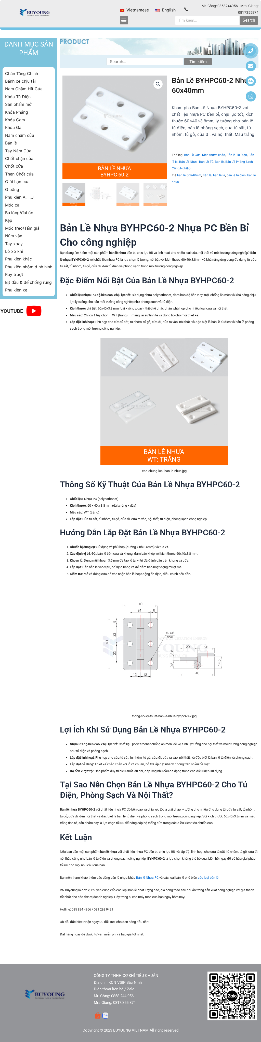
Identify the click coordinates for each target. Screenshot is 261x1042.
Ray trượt (14, 274)
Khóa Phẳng (16, 112)
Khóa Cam (15, 119)
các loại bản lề (208, 877)
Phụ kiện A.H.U (19, 197)
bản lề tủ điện (236, 175)
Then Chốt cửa (19, 174)
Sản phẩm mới (19, 104)
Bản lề (11, 142)
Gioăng (12, 189)
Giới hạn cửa (17, 181)
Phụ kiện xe (16, 289)
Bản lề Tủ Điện (237, 155)
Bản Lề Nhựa (188, 162)
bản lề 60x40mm (189, 175)
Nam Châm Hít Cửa (24, 88)
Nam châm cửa (19, 135)
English (168, 9)
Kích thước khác (213, 155)
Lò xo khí (14, 251)
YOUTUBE (12, 311)
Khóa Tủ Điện (18, 96)
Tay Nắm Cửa (18, 150)
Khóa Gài (13, 127)
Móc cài (12, 205)
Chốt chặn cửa (19, 158)
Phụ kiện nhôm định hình (28, 266)
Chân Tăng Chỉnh (21, 73)
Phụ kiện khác (18, 258)
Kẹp (8, 220)
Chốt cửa (14, 166)
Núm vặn (13, 235)
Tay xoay (14, 243)
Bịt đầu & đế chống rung (28, 282)
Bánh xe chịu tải (20, 81)
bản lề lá (219, 175)
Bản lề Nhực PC (147, 877)
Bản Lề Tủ (206, 162)
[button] (124, 20)
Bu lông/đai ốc (19, 212)
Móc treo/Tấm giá (22, 228)
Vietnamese (137, 9)
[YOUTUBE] (34, 311)
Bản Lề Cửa (192, 155)
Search (249, 20)
